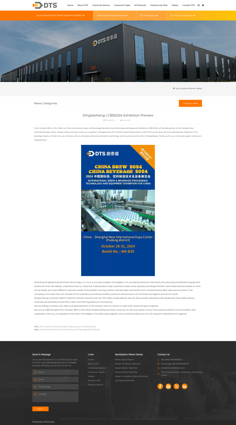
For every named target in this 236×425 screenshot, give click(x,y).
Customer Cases (96, 372)
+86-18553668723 (180, 364)
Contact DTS (94, 380)
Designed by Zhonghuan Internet (161, 419)
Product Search (95, 385)
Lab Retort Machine (124, 380)
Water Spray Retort (124, 359)
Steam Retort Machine (126, 368)
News (199, 88)
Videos (91, 376)
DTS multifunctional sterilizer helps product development (67, 326)
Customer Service (96, 368)
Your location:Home (185, 88)
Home (91, 359)
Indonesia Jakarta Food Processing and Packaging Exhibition (70, 329)
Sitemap (135, 419)
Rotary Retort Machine (126, 372)
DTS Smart (49, 422)
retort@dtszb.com (176, 368)
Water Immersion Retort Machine (131, 376)
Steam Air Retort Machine (127, 364)
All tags (143, 419)
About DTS (93, 364)
